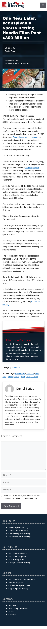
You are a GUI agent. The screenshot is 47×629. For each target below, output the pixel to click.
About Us (13, 605)
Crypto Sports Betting (18, 588)
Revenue (16, 367)
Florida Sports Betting (18, 527)
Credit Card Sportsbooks (19, 585)
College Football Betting (19, 562)
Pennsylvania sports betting (25, 137)
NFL (4, 376)
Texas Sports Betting (18, 530)
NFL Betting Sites (16, 559)
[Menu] (43, 5)
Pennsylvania (13, 376)
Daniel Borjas (10, 51)
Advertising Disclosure (18, 608)
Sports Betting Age (17, 556)
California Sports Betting (19, 533)
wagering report (32, 167)
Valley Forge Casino (29, 376)
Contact (12, 614)
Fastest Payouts (16, 582)
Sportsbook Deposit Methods (22, 579)
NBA (37, 373)
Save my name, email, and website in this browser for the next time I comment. (22, 497)
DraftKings (20, 373)
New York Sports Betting (19, 537)
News (11, 611)
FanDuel (30, 373)
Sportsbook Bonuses (18, 553)
